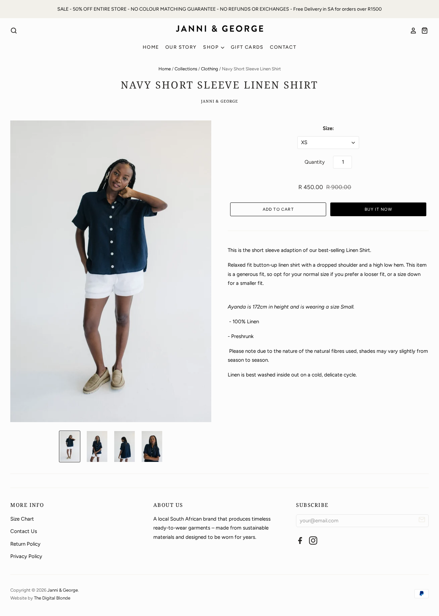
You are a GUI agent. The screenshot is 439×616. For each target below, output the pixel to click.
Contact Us (23, 531)
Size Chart (22, 519)
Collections (186, 68)
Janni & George (219, 101)
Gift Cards (247, 47)
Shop (211, 47)
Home (151, 47)
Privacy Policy (26, 556)
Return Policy (25, 544)
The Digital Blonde (52, 598)
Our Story (181, 47)
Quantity (315, 162)
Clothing (209, 68)
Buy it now (378, 209)
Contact (283, 47)
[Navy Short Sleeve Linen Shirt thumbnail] (69, 446)
